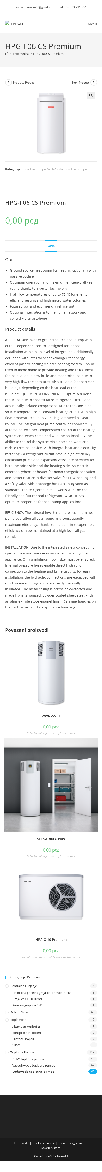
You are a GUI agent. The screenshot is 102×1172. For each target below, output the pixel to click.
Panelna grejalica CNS (27, 1005)
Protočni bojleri (23, 1039)
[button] (91, 95)
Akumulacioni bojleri (26, 1026)
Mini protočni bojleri (26, 1033)
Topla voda (18, 1019)
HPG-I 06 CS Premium (48, 53)
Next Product (80, 82)
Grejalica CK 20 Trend (27, 999)
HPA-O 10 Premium (51, 939)
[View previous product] (8, 82)
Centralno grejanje (23, 986)
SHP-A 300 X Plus (51, 839)
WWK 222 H (51, 715)
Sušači (16, 1045)
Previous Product (24, 82)
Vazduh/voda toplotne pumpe (61, 957)
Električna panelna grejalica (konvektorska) (42, 993)
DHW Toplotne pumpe (40, 733)
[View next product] (93, 82)
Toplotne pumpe (34, 169)
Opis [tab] (51, 246)
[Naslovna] (6, 53)
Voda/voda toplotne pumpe (67, 169)
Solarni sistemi (20, 1012)
